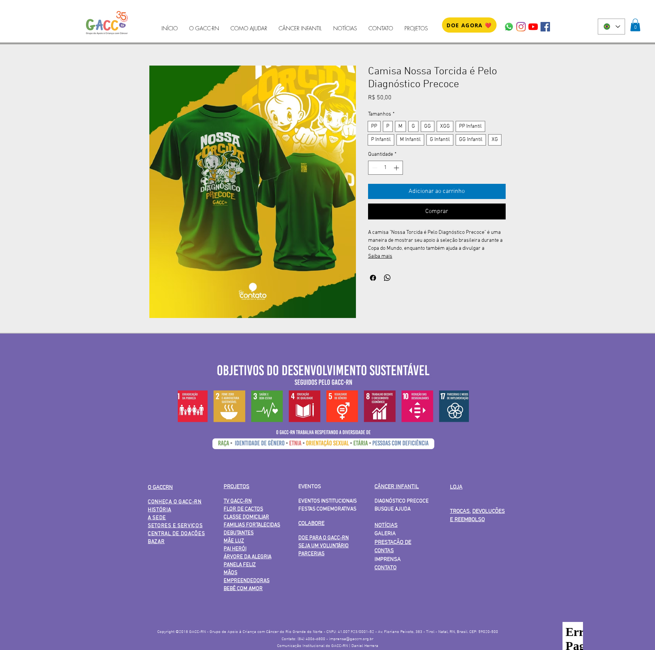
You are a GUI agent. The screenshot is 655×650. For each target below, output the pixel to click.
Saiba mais (380, 256)
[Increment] (397, 167)
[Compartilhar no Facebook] (373, 277)
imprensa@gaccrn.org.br (351, 639)
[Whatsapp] (509, 26)
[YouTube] (533, 26)
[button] (635, 25)
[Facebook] (545, 26)
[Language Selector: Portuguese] (611, 26)
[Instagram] (521, 26)
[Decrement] (374, 167)
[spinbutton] (385, 167)
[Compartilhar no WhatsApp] (387, 277)
